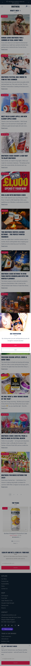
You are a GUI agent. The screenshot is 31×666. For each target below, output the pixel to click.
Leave (15, 349)
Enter (15, 345)
